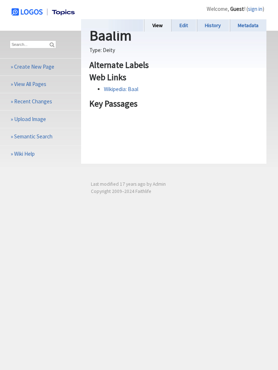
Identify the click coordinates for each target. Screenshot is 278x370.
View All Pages (30, 84)
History (213, 25)
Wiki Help (24, 153)
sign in (255, 8)
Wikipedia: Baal (121, 89)
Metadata (248, 25)
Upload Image (30, 119)
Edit (184, 25)
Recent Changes (33, 101)
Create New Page (34, 66)
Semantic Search (33, 136)
